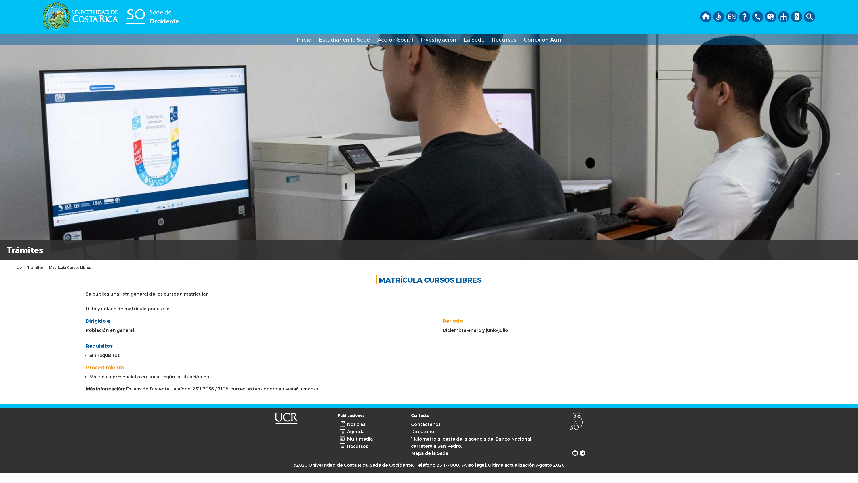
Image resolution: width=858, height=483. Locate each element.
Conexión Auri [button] (542, 39)
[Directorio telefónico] (757, 15)
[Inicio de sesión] (796, 15)
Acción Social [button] (395, 39)
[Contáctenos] (770, 15)
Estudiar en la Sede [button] (344, 39)
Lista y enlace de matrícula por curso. (128, 308)
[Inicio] (705, 15)
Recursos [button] (504, 39)
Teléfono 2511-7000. (438, 465)
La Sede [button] (474, 39)
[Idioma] (731, 15)
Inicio (304, 39)
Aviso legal (474, 465)
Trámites (35, 267)
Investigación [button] (438, 39)
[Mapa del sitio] (783, 15)
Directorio (422, 431)
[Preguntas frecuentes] (744, 15)
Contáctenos (426, 424)
